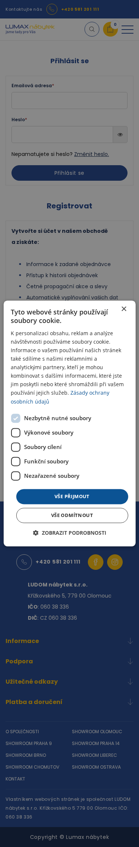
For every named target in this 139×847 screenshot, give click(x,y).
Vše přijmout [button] (72, 496)
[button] (69, 533)
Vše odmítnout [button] (72, 515)
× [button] (123, 309)
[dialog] (69, 423)
